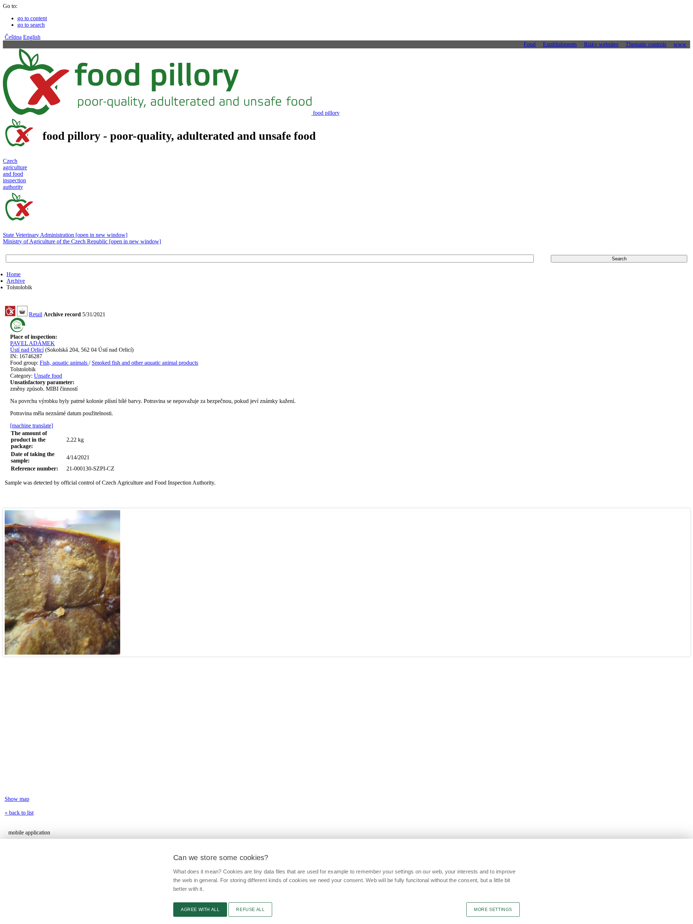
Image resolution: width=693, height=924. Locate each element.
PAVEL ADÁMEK (32, 343)
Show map (17, 799)
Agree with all (200, 909)
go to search (31, 25)
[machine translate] (31, 425)
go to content (32, 18)
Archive (15, 281)
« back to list (19, 813)
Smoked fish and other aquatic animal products (145, 363)
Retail (35, 314)
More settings (493, 909)
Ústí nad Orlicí (27, 350)
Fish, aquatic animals (64, 363)
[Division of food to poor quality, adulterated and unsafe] (10, 314)
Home (13, 274)
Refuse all (250, 909)
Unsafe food (48, 376)
